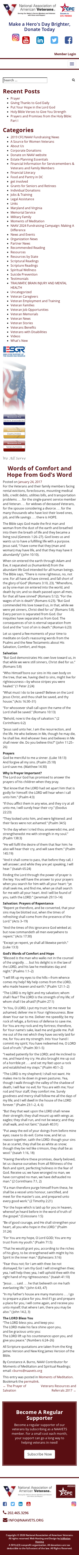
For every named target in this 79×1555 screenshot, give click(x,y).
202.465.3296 (18, 1512)
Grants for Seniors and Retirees (33, 186)
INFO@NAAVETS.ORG (25, 1520)
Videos (15, 336)
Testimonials (20, 279)
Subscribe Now (39, 1454)
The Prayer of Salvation (14, 1388)
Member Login (65, 54)
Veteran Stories (22, 323)
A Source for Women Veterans (32, 141)
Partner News (20, 243)
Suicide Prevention (24, 274)
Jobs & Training (21, 194)
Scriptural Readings (25, 261)
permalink (31, 1381)
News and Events (23, 234)
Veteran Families (23, 305)
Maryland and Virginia (26, 208)
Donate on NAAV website (29, 155)
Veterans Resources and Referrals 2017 (58, 1388)
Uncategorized (21, 292)
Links (14, 203)
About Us (17, 146)
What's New (19, 340)
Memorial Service (23, 212)
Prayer (15, 98)
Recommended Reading (28, 248)
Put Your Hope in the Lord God (33, 107)
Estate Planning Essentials (29, 159)
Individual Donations (25, 190)
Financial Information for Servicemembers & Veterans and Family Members (42, 166)
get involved (19, 181)
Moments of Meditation (27, 221)
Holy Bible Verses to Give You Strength (38, 112)
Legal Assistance (22, 199)
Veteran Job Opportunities (30, 310)
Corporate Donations (26, 150)
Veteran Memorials (24, 314)
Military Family (21, 217)
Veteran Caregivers (24, 296)
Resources (18, 252)
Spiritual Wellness (23, 270)
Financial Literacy (23, 172)
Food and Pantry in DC (27, 177)
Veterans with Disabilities (29, 332)
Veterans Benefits (23, 327)
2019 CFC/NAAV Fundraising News (35, 137)
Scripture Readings (24, 265)
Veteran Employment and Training (35, 301)
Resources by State (24, 256)
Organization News (24, 239)
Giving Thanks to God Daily (30, 103)
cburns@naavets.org (27, 1371)
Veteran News (21, 318)
